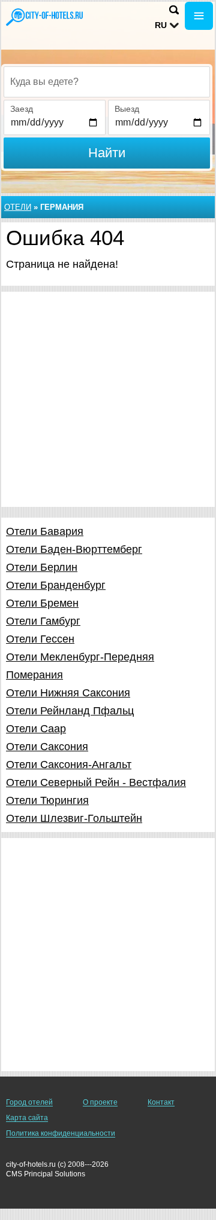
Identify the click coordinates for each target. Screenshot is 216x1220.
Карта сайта (27, 1118)
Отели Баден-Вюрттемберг (74, 549)
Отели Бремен (42, 603)
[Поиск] (174, 9)
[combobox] (106, 82)
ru (161, 25)
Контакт (161, 1102)
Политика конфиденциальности (60, 1133)
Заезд (21, 109)
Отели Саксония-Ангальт (68, 764)
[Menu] (199, 16)
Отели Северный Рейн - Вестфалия (96, 782)
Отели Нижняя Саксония (68, 693)
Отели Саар (36, 729)
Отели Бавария (44, 531)
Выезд (127, 109)
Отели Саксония (47, 747)
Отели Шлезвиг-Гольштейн (74, 818)
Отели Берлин (41, 567)
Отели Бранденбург (56, 585)
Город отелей (29, 1102)
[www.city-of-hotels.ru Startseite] (45, 17)
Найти (106, 152)
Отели (17, 207)
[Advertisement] (108, 399)
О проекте (100, 1102)
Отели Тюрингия (47, 800)
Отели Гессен (40, 639)
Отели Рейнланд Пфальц (70, 711)
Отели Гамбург (43, 621)
